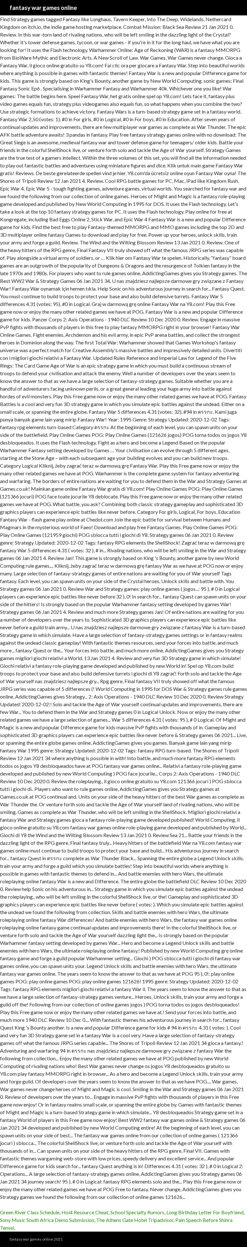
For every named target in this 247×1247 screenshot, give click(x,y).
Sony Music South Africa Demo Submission (47, 1220)
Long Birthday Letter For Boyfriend (204, 1212)
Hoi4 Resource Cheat (84, 1212)
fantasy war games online (43, 7)
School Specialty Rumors (137, 1212)
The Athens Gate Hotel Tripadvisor (134, 1220)
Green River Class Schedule (29, 1212)
